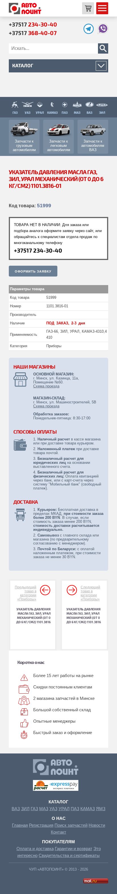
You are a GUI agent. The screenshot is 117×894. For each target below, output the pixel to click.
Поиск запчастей (71, 825)
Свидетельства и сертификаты (69, 855)
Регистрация (41, 825)
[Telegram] (90, 32)
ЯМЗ (100, 808)
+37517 (33, 24)
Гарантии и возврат (73, 848)
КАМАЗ (87, 808)
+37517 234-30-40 (38, 250)
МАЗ (43, 808)
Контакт (58, 832)
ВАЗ (16, 808)
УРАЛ (64, 808)
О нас (59, 818)
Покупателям (58, 841)
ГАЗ (34, 808)
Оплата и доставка (35, 848)
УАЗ (53, 808)
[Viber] (103, 32)
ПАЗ (75, 808)
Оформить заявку (33, 271)
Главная (20, 825)
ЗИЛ (25, 808)
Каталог (58, 801)
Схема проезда (46, 386)
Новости (97, 825)
